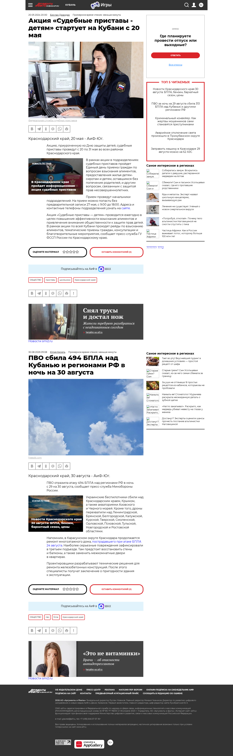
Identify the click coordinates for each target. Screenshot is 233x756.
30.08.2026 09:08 (37, 352)
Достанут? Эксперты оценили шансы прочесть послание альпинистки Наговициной (183, 421)
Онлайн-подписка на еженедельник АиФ (170, 690)
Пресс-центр (93, 690)
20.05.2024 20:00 (37, 14)
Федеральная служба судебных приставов (52, 120)
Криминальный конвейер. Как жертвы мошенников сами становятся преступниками (175, 121)
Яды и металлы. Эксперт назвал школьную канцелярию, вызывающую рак (180, 197)
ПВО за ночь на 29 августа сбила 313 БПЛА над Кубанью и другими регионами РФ (175, 106)
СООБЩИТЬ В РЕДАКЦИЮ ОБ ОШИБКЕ (163, 693)
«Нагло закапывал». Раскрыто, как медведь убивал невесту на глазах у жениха (182, 409)
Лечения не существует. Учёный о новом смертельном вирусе (181, 208)
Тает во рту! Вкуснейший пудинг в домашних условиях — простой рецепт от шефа (181, 361)
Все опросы (175, 65)
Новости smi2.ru (40, 341)
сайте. (126, 208)
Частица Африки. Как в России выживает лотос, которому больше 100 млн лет (182, 233)
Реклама (110, 690)
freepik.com (35, 457)
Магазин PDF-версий (130, 690)
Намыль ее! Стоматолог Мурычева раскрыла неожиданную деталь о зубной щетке (181, 397)
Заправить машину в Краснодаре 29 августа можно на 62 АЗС (175, 150)
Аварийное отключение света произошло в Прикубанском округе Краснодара (175, 136)
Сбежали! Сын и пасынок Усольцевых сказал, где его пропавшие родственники (183, 185)
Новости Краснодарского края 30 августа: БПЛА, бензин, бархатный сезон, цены (175, 92)
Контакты (85, 693)
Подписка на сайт (65, 693)
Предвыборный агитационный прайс (117, 693)
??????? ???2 (155, 247)
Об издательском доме (68, 690)
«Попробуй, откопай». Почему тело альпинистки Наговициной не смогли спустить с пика (182, 221)
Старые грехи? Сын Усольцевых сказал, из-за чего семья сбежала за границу (182, 373)
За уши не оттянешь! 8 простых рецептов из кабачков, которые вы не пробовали (183, 385)
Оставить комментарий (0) (117, 252)
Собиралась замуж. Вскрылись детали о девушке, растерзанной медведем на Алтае (181, 173)
